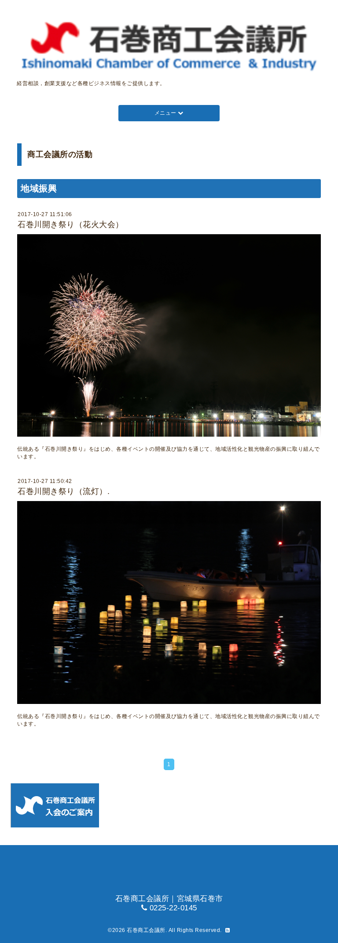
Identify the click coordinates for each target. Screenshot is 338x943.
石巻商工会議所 (146, 930)
